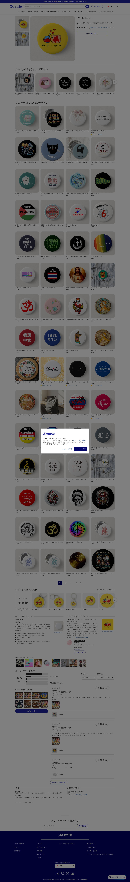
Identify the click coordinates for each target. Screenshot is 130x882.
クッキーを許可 (81, 449)
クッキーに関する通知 (79, 440)
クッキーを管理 (67, 449)
